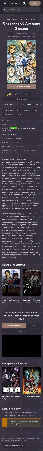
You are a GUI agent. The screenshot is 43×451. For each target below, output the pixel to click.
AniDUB (16, 150)
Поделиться (23, 99)
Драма (35, 110)
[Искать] (5, 9)
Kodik (34, 325)
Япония (13, 124)
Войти (33, 3)
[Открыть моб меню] (4, 3)
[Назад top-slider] (2, 283)
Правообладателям (12, 445)
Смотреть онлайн (23, 87)
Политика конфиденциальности (14, 441)
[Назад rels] (2, 380)
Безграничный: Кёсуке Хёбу (11, 397)
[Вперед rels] (40, 380)
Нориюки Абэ (17, 146)
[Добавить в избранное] (35, 94)
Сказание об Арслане (10, 300)
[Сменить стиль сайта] (24, 3)
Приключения (8, 110)
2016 (9, 120)
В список (10, 104)
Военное (19, 114)
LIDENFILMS (14, 142)
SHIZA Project (25, 150)
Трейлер (21, 331)
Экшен (18, 110)
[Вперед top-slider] (40, 283)
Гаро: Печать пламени (31, 396)
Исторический (8, 114)
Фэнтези (27, 110)
